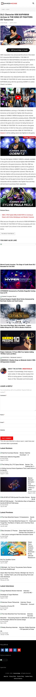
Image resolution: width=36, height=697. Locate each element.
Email (2, 422)
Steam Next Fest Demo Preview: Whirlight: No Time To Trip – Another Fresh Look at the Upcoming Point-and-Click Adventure (17, 575)
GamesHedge (16, 673)
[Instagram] (11, 650)
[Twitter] (7, 650)
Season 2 (3, 133)
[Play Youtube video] (18, 97)
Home (3, 9)
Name (2, 414)
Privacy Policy (12, 676)
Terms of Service (18, 678)
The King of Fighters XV (7, 233)
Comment (3, 395)
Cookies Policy (28, 676)
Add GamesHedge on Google (19, 50)
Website (2, 430)
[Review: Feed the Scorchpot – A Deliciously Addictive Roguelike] (9, 453)
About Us (6, 676)
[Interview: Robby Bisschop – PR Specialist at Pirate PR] (9, 627)
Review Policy (20, 676)
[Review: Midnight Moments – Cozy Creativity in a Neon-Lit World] (13, 484)
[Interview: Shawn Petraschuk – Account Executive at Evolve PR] (9, 602)
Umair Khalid (3, 22)
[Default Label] (15, 650)
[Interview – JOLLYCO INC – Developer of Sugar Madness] (11, 591)
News (7, 9)
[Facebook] (2, 650)
